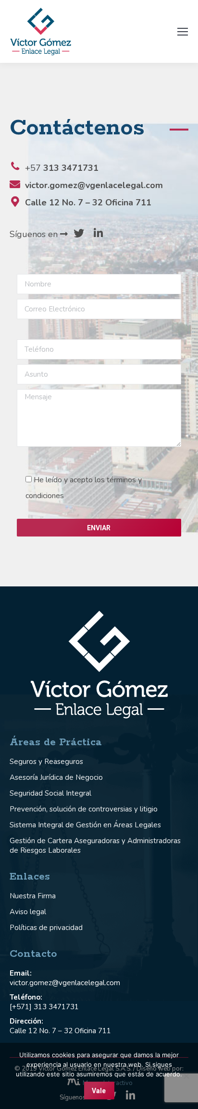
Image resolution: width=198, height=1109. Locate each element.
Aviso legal (28, 912)
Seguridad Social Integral (50, 793)
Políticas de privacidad (46, 927)
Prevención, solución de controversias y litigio (84, 809)
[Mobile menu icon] (182, 31)
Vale (99, 1091)
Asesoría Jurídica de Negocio (56, 777)
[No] (186, 1076)
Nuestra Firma (33, 896)
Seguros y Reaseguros (46, 761)
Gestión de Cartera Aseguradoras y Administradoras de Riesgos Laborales (95, 845)
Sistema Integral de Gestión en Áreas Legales (85, 825)
